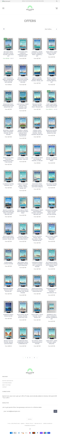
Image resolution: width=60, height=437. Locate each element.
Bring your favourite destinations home (33, 1)
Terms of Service (47, 423)
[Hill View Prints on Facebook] (30, 429)
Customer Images (7, 382)
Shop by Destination (7, 380)
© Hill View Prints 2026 (14, 423)
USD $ (29, 419)
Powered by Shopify (30, 425)
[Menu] (3, 8)
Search (23, 423)
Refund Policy (38, 423)
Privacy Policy (30, 423)
